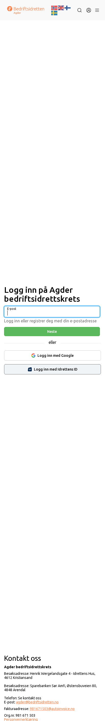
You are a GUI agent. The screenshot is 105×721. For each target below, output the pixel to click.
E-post (11, 308)
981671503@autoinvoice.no (52, 709)
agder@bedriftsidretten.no (37, 702)
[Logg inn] (88, 10)
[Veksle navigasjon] (97, 10)
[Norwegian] (54, 7)
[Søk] (79, 10)
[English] (61, 7)
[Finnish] (67, 7)
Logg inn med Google (55, 355)
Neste (52, 332)
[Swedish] (54, 12)
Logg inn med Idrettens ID (55, 369)
